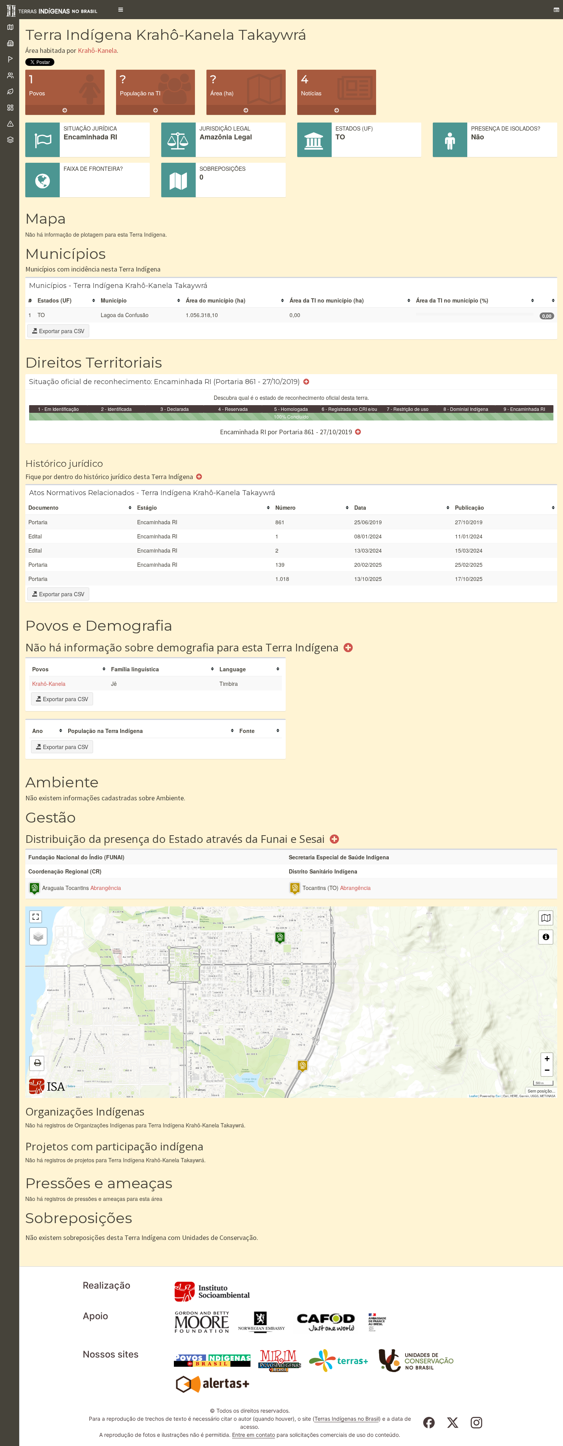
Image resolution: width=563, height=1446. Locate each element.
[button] (121, 9)
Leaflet (473, 1096)
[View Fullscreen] (35, 917)
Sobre (71, 1086)
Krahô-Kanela (97, 50)
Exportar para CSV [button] (61, 331)
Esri (498, 1096)
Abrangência (105, 887)
